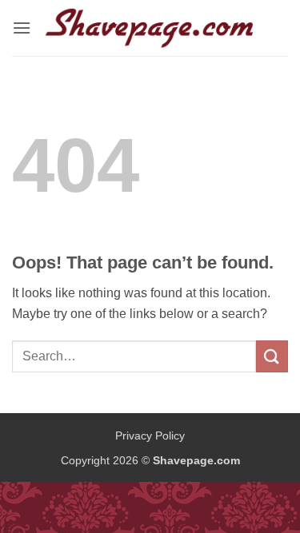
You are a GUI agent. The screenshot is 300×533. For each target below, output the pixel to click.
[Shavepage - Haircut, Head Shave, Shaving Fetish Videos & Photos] (150, 28)
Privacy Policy (150, 435)
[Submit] (272, 356)
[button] (21, 27)
